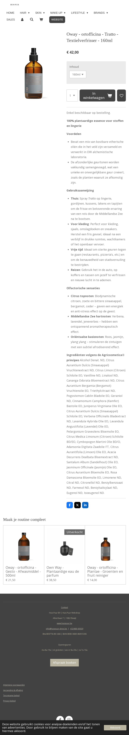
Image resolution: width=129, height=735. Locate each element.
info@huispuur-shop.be (56, 628)
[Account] (22, 19)
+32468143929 (76, 628)
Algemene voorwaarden (14, 685)
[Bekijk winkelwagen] (41, 19)
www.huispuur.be (64, 623)
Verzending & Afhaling (13, 690)
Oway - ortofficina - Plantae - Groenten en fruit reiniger (105, 571)
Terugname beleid (11, 695)
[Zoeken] (32, 19)
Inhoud (74, 67)
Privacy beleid (9, 701)
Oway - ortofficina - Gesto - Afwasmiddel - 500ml (23, 571)
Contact (64, 607)
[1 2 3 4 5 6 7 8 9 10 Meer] (72, 96)
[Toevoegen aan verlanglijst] (121, 96)
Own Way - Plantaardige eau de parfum (63, 571)
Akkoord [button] (115, 727)
